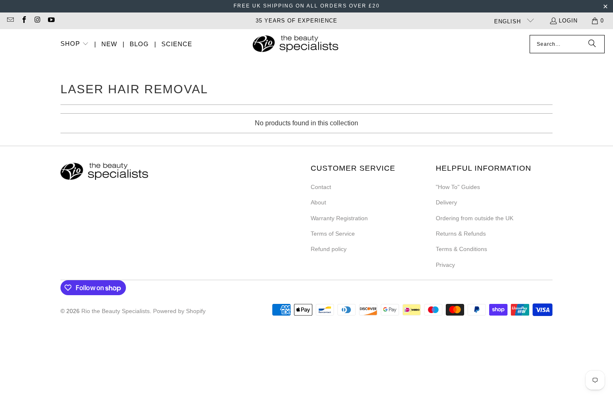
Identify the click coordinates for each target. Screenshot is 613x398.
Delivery (446, 202)
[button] (74, 44)
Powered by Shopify (179, 311)
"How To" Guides (458, 187)
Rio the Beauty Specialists (115, 311)
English (508, 21)
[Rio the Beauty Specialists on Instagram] (37, 20)
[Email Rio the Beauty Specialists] (10, 20)
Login (568, 20)
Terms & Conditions (461, 249)
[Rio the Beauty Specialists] (295, 44)
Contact (321, 187)
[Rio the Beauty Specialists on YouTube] (50, 20)
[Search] (592, 44)
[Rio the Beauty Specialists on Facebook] (23, 20)
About (318, 202)
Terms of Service (333, 233)
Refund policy (329, 249)
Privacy (445, 264)
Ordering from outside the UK (474, 218)
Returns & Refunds (461, 233)
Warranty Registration (339, 218)
